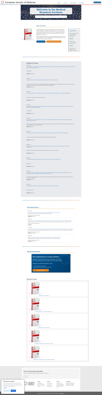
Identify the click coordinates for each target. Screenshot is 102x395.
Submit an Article (73, 48)
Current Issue (49, 384)
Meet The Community (41, 385)
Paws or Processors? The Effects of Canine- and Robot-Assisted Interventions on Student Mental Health (48, 93)
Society (59, 2)
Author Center (73, 2)
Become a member (40, 270)
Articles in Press (72, 35)
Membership (81, 2)
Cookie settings (61, 393)
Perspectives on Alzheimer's (44, 327)
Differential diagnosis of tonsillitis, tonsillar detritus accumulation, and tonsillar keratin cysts (44, 237)
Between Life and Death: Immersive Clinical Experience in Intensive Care (41, 79)
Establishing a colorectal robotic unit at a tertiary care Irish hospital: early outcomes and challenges (47, 132)
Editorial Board (72, 43)
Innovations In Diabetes (44, 295)
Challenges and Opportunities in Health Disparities (44, 359)
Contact (39, 386)
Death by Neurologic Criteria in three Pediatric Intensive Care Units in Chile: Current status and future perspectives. (47, 147)
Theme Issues (72, 41)
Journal (65, 2)
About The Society (41, 384)
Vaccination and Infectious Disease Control (44, 343)
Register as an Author (73, 50)
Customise (5, 387)
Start (26, 376)
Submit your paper (41, 41)
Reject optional (6, 390)
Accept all (13, 390)
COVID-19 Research (73, 42)
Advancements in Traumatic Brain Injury (43, 311)
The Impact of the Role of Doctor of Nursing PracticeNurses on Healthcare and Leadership (44, 212)
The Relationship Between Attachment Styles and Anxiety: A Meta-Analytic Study (43, 159)
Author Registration (60, 384)
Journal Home (49, 383)
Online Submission (97, 2)
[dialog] (12, 386)
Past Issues (72, 36)
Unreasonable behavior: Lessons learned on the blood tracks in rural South (42, 185)
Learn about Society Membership (54, 41)
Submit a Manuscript (60, 385)
